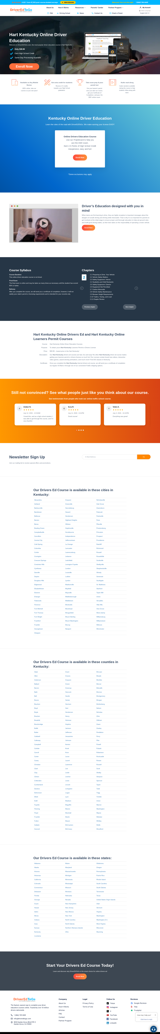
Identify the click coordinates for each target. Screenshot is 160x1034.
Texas (98, 895)
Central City (38, 540)
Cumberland (38, 785)
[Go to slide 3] (81, 430)
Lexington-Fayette (71, 564)
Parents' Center (97, 8)
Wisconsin (99, 928)
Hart (66, 708)
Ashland (37, 504)
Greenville (68, 504)
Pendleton (99, 732)
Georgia (37, 900)
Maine (67, 863)
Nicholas (99, 712)
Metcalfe (99, 688)
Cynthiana (37, 568)
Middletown (69, 601)
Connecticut (38, 887)
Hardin (67, 696)
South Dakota (101, 887)
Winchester (100, 629)
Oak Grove (100, 504)
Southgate (100, 580)
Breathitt (37, 720)
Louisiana (37, 936)
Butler (36, 732)
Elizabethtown (39, 588)
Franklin (37, 625)
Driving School (65, 13)
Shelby (98, 772)
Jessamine (69, 736)
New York (68, 916)
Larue (67, 756)
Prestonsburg (101, 528)
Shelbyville (100, 564)
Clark (36, 768)
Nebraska (68, 895)
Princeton (99, 532)
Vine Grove (100, 609)
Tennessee (100, 891)
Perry (98, 736)
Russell (98, 552)
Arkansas (37, 875)
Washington (100, 809)
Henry (67, 716)
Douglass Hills (39, 580)
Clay (35, 772)
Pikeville (99, 524)
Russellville (100, 556)
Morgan (99, 700)
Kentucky (37, 932)
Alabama (37, 863)
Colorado (37, 883)
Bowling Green (39, 528)
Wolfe (98, 825)
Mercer (98, 684)
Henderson (69, 516)
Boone (36, 700)
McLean (99, 672)
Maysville (68, 592)
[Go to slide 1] (76, 430)
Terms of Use (88, 1007)
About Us (50, 8)
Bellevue (37, 516)
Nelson (98, 708)
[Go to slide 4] (83, 430)
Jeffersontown (70, 540)
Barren (36, 688)
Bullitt (36, 728)
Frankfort (37, 621)
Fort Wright (38, 617)
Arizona (37, 871)
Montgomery (100, 696)
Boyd (36, 708)
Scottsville (99, 560)
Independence (70, 536)
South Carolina (101, 883)
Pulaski (98, 748)
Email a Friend (117, 13)
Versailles (99, 601)
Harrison (68, 704)
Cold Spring (38, 544)
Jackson (68, 728)
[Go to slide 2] (78, 430)
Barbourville (38, 508)
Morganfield (69, 613)
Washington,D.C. (102, 920)
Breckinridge (38, 724)
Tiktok (112, 1003)
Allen (36, 676)
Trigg (98, 793)
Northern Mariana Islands (74, 928)
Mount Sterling (70, 617)
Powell (98, 744)
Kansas (36, 928)
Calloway (37, 740)
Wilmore (99, 625)
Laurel (67, 760)
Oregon (99, 867)
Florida (36, 895)
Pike (97, 740)
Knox (67, 752)
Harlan (67, 700)
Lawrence (68, 764)
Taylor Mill (99, 592)
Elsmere (37, 592)
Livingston (68, 789)
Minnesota (68, 879)
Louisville (68, 572)
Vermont (99, 908)
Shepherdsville (101, 568)
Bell (35, 696)
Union (98, 597)
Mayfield (68, 588)
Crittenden (37, 781)
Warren (98, 805)
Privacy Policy (88, 1003)
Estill (35, 801)
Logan (67, 793)
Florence (37, 605)
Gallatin (37, 825)
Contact (62, 1017)
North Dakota (69, 924)
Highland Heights (71, 520)
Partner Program (115, 8)
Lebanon (68, 556)
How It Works (63, 8)
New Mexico (69, 912)
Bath (35, 692)
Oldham (99, 720)
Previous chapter (89, 307)
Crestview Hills (39, 564)
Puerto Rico (100, 875)
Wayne (98, 813)
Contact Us (98, 13)
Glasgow (37, 633)
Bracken (37, 716)
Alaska (36, 867)
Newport (68, 629)
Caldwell (37, 736)
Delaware (37, 891)
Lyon (67, 797)
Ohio (98, 716)
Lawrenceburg (70, 552)
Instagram (114, 1007)
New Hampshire (70, 904)
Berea (36, 524)
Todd (98, 789)
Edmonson (38, 793)
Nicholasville (100, 500)
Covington (37, 556)
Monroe (99, 692)
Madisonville (69, 584)
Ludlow (67, 576)
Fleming (37, 809)
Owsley (98, 728)
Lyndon (67, 580)
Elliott (36, 797)
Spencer (99, 781)
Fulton (36, 821)
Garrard (37, 829)
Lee (66, 768)
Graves (67, 676)
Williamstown (100, 621)
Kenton (67, 744)
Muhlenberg (100, 704)
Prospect (99, 536)
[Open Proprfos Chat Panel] (153, 1029)
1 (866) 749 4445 (142, 2)
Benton (36, 520)
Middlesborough (70, 597)
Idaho (36, 912)
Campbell (37, 744)
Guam (36, 904)
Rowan (98, 760)
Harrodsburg (69, 508)
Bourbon (37, 704)
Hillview (67, 524)
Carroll (36, 752)
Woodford (99, 829)
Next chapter (130, 307)
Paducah (99, 512)
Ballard (36, 684)
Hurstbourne (69, 532)
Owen (98, 724)
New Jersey (69, 908)
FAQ (51, 13)
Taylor (98, 785)
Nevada (68, 900)
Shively (98, 572)
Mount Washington (71, 621)
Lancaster (68, 548)
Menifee (99, 680)
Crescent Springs (40, 560)
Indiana (36, 920)
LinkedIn (113, 1023)
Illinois (36, 916)
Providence (100, 540)
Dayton (36, 576)
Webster (99, 817)
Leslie (67, 772)
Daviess (37, 789)
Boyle (36, 712)
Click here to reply (146, 1019)
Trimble (99, 797)
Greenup (68, 688)
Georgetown (38, 629)
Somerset (99, 576)
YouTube (113, 1015)
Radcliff (99, 544)
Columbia (37, 548)
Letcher (68, 776)
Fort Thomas (38, 613)
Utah (98, 904)
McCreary (68, 829)
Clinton (36, 776)
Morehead (68, 609)
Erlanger (37, 597)
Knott (67, 748)
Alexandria (38, 500)
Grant (67, 672)
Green (67, 684)
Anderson (37, 680)
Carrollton (37, 536)
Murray (67, 625)
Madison (68, 801)
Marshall (68, 813)
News (82, 13)
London (68, 568)
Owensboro (100, 508)
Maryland (68, 867)
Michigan (68, 875)
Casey (36, 760)
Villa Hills (99, 605)
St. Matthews (100, 584)
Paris (98, 520)
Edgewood (38, 584)
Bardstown (38, 512)
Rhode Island (101, 879)
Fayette (37, 805)
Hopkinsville (69, 528)
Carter (36, 756)
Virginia (99, 912)
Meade (98, 676)
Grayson (68, 500)
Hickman (68, 720)
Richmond (99, 548)
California (37, 879)
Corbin (36, 552)
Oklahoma (100, 863)
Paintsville (99, 516)
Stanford (99, 588)
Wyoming (99, 932)
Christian (37, 764)
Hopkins (68, 724)
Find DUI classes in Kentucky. (100, 359)
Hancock (68, 692)
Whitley (98, 821)
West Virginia (100, 924)
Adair (36, 672)
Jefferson (68, 732)
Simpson (99, 776)
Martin (67, 817)
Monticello (68, 605)
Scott (98, 768)
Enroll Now (24, 66)
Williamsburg (100, 617)
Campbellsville (39, 532)
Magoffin (68, 805)
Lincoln (67, 785)
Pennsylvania (101, 871)
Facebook (114, 1019)
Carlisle (36, 748)
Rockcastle (100, 756)
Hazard (67, 512)
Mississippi (69, 883)
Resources (79, 8)
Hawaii (36, 908)
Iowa (36, 924)
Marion (67, 809)
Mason (67, 821)
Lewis (67, 781)
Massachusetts (70, 871)
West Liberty (100, 613)
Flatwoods (37, 601)
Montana (68, 891)
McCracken (69, 825)
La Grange (69, 544)
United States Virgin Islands (105, 900)
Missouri (68, 887)
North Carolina (70, 920)
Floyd (36, 813)
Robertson (100, 752)
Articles (62, 1010)
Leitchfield (68, 560)
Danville (37, 572)
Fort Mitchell (38, 609)
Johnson (68, 740)
